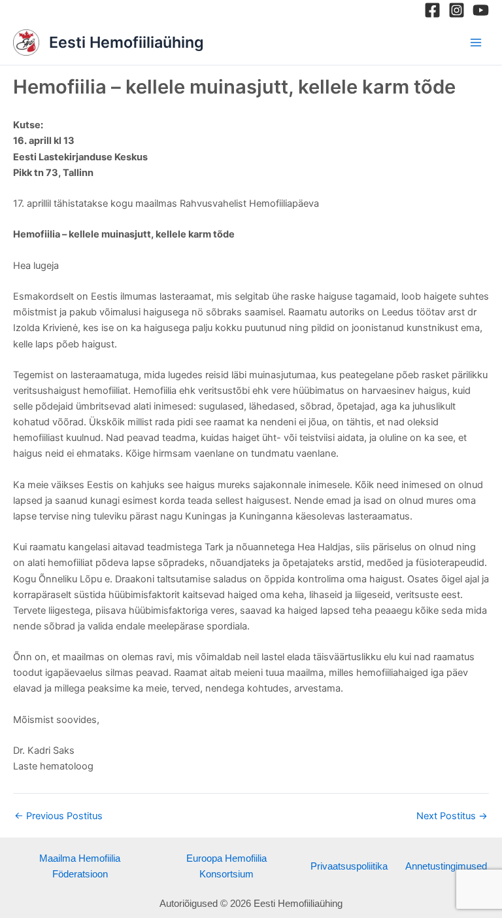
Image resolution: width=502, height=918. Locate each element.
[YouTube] (481, 10)
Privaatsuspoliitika (349, 866)
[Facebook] (432, 10)
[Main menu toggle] (476, 42)
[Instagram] (456, 10)
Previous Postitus (58, 816)
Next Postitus (452, 816)
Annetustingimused (446, 866)
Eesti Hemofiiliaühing (126, 42)
